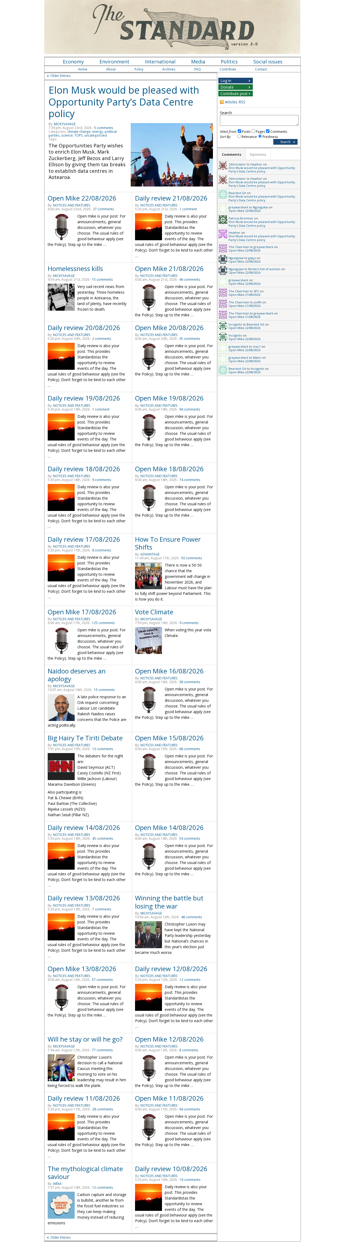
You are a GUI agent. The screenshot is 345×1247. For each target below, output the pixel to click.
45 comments (102, 838)
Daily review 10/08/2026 (171, 1168)
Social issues (267, 61)
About (111, 69)
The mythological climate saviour (85, 1172)
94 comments (189, 409)
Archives (168, 69)
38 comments (189, 682)
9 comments (101, 479)
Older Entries (60, 75)
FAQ (197, 69)
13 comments (102, 749)
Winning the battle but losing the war (169, 901)
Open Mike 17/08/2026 (82, 611)
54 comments (189, 838)
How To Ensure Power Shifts (168, 543)
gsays (252, 258)
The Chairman (239, 247)
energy (97, 131)
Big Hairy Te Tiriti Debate (85, 737)
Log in (225, 80)
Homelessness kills (75, 268)
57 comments (102, 979)
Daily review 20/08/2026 (84, 327)
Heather (256, 164)
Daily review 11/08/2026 (84, 1098)
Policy (138, 69)
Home (82, 69)
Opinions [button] (258, 154)
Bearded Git (237, 193)
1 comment (188, 209)
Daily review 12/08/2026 (171, 968)
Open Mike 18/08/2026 (169, 468)
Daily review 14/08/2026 (84, 827)
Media (198, 61)
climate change (79, 131)
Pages (260, 131)
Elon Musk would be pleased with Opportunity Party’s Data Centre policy (124, 101)
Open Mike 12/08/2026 (169, 1039)
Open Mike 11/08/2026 (169, 1098)
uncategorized (95, 135)
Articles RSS (235, 101)
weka (57, 1183)
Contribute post (234, 93)
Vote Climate (154, 611)
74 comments (189, 479)
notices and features (71, 205)
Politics (229, 61)
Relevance (249, 136)
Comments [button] (231, 154)
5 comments (103, 128)
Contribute (228, 69)
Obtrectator (237, 164)
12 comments (190, 979)
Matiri (257, 357)
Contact (261, 69)
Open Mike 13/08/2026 (82, 968)
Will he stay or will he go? (85, 1039)
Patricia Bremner (241, 218)
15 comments (102, 279)
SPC (256, 291)
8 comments (101, 550)
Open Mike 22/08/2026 (82, 198)
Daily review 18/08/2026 (84, 468)
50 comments (191, 558)
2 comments (101, 338)
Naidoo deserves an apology (77, 674)
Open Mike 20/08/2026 (169, 327)
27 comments (103, 209)
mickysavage (64, 124)
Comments (278, 131)
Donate (227, 87)
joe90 (257, 302)
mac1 (257, 346)
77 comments (102, 1050)
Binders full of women (264, 269)
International (160, 61)
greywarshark (238, 207)
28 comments (102, 1109)
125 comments (103, 623)
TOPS (78, 135)
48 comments (191, 917)
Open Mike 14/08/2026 (169, 827)
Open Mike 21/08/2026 (169, 268)
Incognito (235, 324)
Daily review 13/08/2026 (84, 897)
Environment (114, 61)
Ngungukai (260, 207)
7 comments (101, 909)
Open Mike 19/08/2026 (169, 398)
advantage (150, 554)
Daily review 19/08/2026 (84, 398)
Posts (246, 131)
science (67, 135)
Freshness (270, 136)
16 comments (190, 1179)
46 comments (189, 279)
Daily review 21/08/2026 (171, 198)
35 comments (189, 338)
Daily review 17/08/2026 (84, 539)
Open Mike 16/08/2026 (169, 670)
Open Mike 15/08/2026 (169, 737)
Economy (73, 61)
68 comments (189, 749)
